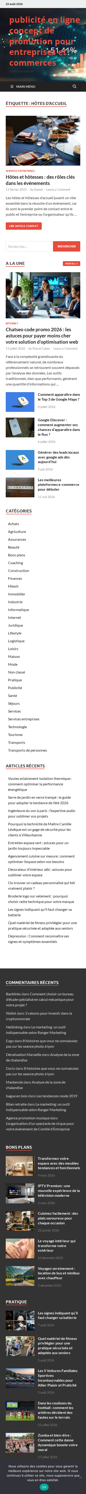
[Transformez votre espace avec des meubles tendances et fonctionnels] (20, 1159)
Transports (16, 742)
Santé (12, 695)
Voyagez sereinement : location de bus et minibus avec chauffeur (59, 1273)
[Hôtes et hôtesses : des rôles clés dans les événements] (43, 141)
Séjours (14, 703)
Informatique (18, 609)
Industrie (15, 602)
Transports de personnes (27, 750)
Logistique (16, 641)
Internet (12, 323)
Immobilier (16, 594)
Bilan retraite (16, 1104)
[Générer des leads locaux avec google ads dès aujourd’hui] (20, 452)
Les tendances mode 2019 (56, 1096)
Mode (12, 664)
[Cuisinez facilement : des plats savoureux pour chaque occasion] (20, 1213)
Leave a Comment (58, 189)
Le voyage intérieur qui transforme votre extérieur (56, 1246)
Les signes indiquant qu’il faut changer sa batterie (58, 1315)
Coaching (15, 562)
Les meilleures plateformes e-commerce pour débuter (58, 485)
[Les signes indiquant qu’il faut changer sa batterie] (20, 1313)
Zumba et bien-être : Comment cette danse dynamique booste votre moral (58, 1442)
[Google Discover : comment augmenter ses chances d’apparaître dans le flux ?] (20, 420)
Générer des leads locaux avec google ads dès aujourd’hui (58, 457)
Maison (14, 656)
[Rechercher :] (43, 246)
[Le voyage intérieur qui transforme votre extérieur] (20, 1241)
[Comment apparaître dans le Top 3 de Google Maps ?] (20, 395)
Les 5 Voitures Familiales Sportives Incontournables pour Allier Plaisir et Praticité (58, 1377)
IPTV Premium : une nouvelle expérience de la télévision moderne (59, 1190)
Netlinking (14, 1027)
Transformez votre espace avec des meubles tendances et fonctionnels (59, 1163)
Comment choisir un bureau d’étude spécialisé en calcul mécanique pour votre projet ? (40, 999)
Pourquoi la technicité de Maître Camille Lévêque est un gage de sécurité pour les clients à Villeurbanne (39, 829)
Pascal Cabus (41, 348)
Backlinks (13, 994)
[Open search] (74, 86)
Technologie (17, 726)
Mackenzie (14, 1082)
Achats (13, 523)
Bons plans (16, 555)
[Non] (80, 1477)
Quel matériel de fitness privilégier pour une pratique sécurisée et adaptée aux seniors (57, 1345)
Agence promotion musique (28, 1118)
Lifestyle (14, 633)
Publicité (15, 687)
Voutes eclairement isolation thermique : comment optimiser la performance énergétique (40, 784)
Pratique (15, 680)
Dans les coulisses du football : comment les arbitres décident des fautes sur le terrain (55, 1410)
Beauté (13, 547)
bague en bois (17, 1096)
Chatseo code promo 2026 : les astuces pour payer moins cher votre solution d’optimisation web (42, 335)
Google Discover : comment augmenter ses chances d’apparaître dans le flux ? (59, 427)
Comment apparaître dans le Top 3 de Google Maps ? (59, 396)
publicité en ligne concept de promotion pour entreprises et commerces (44, 41)
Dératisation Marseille (23, 1054)
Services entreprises (20, 171)
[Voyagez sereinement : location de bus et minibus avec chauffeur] (20, 1269)
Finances (15, 578)
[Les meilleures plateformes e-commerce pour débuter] (20, 480)
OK (44, 1487)
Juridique (15, 625)
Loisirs (13, 648)
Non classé (16, 672)
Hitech (13, 586)
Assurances (17, 539)
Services (14, 711)
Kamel (38, 189)
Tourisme (15, 734)
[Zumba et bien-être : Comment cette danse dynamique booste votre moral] (20, 1435)
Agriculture (17, 531)
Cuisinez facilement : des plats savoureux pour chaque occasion (58, 1218)
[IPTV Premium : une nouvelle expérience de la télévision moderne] (20, 1186)
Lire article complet (22, 225)
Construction (18, 570)
